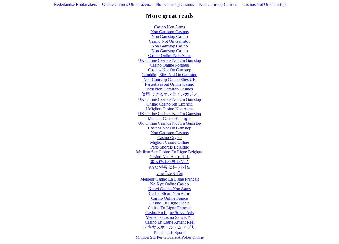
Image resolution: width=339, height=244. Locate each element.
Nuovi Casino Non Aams (169, 188)
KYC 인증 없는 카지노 (170, 167)
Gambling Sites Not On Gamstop (169, 74)
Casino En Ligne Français (169, 208)
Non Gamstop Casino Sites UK (169, 79)
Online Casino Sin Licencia (169, 104)
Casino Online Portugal (169, 65)
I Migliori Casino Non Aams (169, 109)
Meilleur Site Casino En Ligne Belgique (169, 152)
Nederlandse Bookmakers (75, 4)
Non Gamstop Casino (169, 36)
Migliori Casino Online (169, 142)
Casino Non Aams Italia (170, 156)
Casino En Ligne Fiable (169, 203)
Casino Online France (169, 198)
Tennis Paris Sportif (169, 232)
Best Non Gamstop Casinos (169, 89)
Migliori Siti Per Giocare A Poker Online (170, 237)
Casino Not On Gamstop (169, 41)
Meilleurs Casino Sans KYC (169, 217)
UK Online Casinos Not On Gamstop (169, 60)
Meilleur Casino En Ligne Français (169, 179)
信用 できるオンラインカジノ (169, 94)
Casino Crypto (169, 137)
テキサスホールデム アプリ (169, 227)
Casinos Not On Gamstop (264, 4)
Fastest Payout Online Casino (169, 84)
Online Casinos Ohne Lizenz (126, 4)
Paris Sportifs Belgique (169, 147)
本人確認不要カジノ (169, 161)
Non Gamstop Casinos (175, 4)
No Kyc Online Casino (169, 184)
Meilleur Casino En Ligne (169, 118)
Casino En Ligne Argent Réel (169, 222)
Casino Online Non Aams (169, 55)
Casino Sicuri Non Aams (169, 193)
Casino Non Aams (169, 27)
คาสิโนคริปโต (170, 173)
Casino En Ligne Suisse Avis (169, 212)
